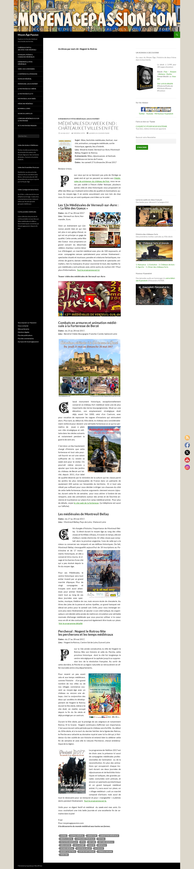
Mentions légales (23, 332)
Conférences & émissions (27, 74)
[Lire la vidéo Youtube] (89, 298)
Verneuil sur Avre (105, 851)
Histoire (92, 842)
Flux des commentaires (26, 338)
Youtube (149, 114)
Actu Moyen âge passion (27, 125)
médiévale (102, 845)
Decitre (169, 74)
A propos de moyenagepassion (28, 342)
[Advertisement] (87, 86)
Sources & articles (25, 113)
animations (91, 836)
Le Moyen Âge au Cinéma (27, 89)
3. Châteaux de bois (166, 264)
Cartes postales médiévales (27, 212)
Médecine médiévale (25, 103)
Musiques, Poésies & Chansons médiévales (26, 56)
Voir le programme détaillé (70, 623)
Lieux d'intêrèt (93, 119)
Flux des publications (25, 335)
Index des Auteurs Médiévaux (28, 145)
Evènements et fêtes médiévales (72, 119)
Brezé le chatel (66, 839)
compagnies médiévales (85, 839)
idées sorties (65, 845)
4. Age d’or (140, 267)
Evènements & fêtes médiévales (25, 63)
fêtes (83, 842)
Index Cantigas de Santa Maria (28, 190)
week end (64, 855)
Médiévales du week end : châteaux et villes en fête (88, 126)
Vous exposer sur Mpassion (27, 323)
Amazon (173, 72)
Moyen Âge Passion (28, 34)
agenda (63, 836)
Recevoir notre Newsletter (146, 137)
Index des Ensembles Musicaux (28, 167)
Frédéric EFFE (79, 133)
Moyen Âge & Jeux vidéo (27, 98)
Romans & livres (24, 108)
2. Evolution (152, 264)
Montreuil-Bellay (84, 848)
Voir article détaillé (165, 83)
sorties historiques (86, 851)
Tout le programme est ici (88, 270)
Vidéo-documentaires (26, 69)
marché (91, 845)
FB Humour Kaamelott (164, 114)
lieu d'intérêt (79, 845)
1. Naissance (141, 264)
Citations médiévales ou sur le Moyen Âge (28, 119)
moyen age (99, 848)
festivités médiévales (68, 842)
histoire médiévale (106, 842)
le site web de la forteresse (86, 503)
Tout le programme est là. (95, 801)
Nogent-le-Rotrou (67, 851)
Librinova (161, 74)
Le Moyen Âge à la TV (25, 94)
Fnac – (167, 72)
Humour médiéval (25, 79)
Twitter (142, 114)
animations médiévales (109, 836)
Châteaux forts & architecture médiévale (27, 49)
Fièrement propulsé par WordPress (30, 866)
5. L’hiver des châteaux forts (157, 267)
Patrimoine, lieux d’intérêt (28, 84)
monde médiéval (66, 848)
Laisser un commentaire (99, 133)
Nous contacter (23, 326)
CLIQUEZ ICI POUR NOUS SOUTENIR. (151, 126)
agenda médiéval (77, 836)
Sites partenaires (23, 329)
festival (101, 839)
